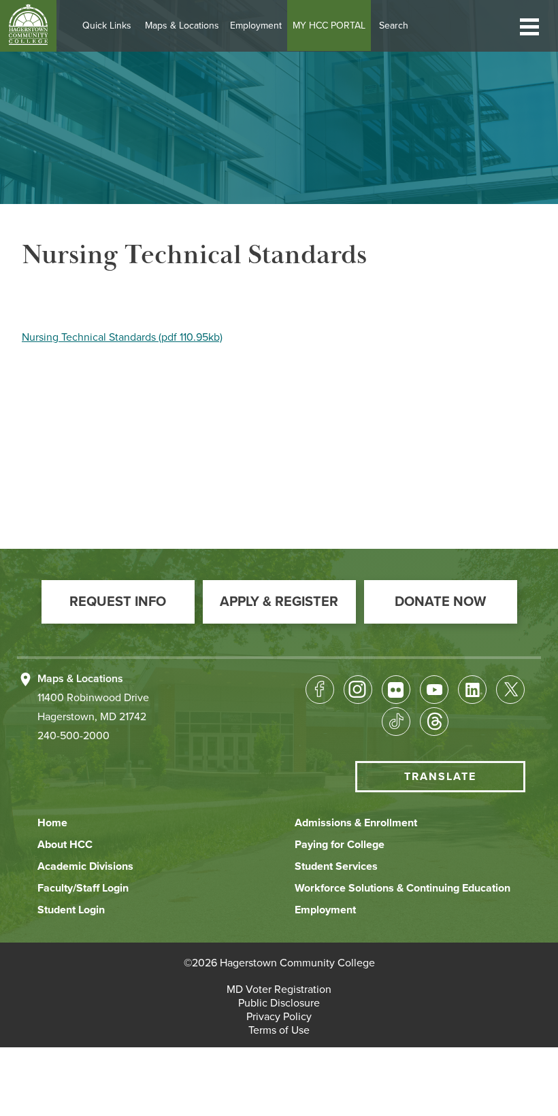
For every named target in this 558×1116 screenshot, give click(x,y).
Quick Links (106, 25)
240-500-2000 (73, 736)
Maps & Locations (182, 25)
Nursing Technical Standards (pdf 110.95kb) (122, 337)
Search (393, 25)
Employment (256, 25)
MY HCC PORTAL (329, 25)
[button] (529, 25)
